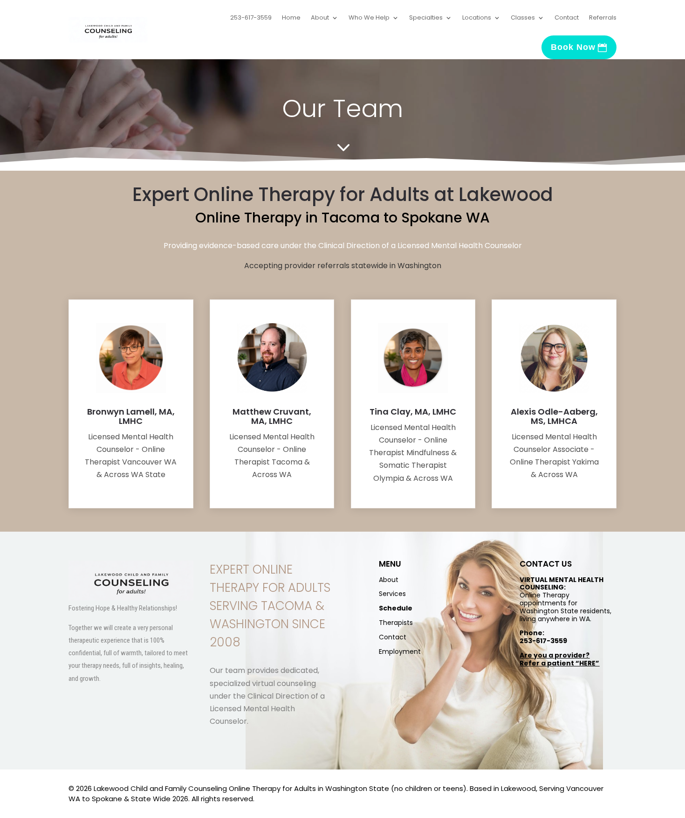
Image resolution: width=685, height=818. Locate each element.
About (320, 17)
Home (291, 17)
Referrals (602, 17)
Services (392, 593)
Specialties (426, 17)
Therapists (396, 622)
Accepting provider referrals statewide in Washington (342, 265)
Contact (567, 17)
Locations (476, 17)
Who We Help (369, 17)
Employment (400, 651)
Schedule (395, 608)
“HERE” (587, 663)
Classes (523, 17)
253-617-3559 (251, 17)
